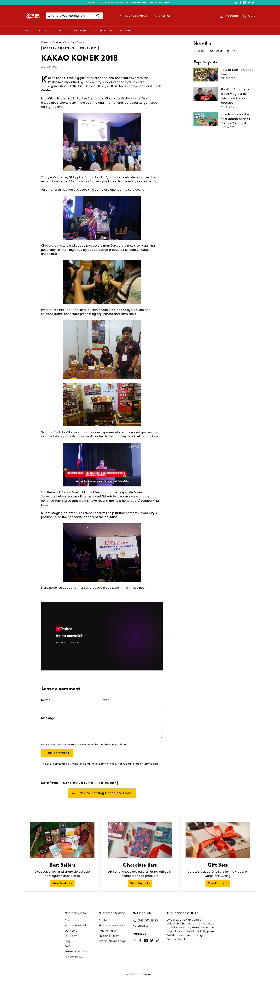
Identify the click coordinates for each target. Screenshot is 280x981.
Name (46, 700)
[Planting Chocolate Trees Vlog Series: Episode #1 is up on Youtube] (205, 94)
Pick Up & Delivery (111, 925)
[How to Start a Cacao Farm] (205, 74)
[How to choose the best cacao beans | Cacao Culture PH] (205, 119)
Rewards (126, 30)
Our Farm (71, 936)
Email (107, 700)
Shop (29, 30)
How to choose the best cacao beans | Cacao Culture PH (235, 118)
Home (44, 42)
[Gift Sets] (218, 840)
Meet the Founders (77, 925)
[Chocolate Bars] (140, 840)
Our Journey (88, 48)
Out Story (71, 931)
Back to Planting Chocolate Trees (104, 793)
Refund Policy (108, 931)
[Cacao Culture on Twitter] (152, 940)
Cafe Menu (80, 30)
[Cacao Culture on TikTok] (157, 940)
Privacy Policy (117, 763)
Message (48, 718)
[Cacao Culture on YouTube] (146, 940)
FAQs (68, 946)
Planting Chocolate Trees (68, 42)
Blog (67, 941)
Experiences (103, 30)
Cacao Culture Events (59, 48)
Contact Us (106, 920)
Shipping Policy (109, 936)
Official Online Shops (112, 941)
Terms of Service (142, 763)
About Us (71, 920)
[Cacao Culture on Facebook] (140, 940)
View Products (62, 883)
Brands (44, 30)
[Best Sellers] (62, 840)
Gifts (61, 30)
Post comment (57, 753)
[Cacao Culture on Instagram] (134, 940)
